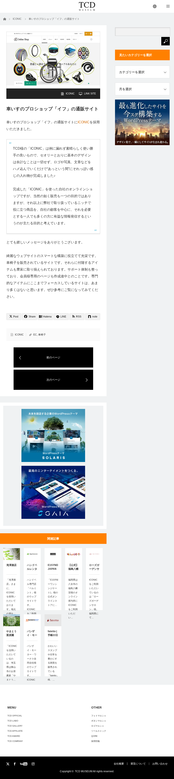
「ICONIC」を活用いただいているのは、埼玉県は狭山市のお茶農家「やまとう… (11, 663)
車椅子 (42, 334)
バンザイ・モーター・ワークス (32, 633)
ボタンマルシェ (98, 721)
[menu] (155, 6)
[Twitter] (8, 764)
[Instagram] (33, 764)
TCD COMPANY (15, 741)
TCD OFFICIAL (14, 715)
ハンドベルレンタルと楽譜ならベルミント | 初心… (32, 567)
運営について (138, 763)
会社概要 (119, 763)
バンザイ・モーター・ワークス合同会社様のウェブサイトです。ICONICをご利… (31, 665)
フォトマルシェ (98, 715)
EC (35, 334)
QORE (94, 736)
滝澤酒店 (11, 565)
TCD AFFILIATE (15, 731)
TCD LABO (12, 721)
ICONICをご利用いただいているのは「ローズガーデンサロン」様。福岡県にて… (93, 598)
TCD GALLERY (14, 726)
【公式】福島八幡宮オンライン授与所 (73, 567)
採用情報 (95, 741)
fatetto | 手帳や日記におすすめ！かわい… (53, 633)
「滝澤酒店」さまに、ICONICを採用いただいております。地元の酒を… (11, 596)
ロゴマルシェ (97, 726)
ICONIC (70, 93)
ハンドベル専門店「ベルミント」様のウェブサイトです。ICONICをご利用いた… (31, 598)
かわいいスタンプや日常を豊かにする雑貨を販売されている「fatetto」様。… (53, 663)
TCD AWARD (13, 736)
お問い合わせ (160, 763)
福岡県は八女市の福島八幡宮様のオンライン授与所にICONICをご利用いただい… (73, 598)
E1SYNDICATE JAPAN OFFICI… (53, 567)
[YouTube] (24, 764)
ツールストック (98, 731)
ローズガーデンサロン (94, 567)
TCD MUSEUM (83, 771)
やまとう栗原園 (11, 633)
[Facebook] (15, 764)
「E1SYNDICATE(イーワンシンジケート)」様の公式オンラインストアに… (53, 592)
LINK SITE (90, 93)
